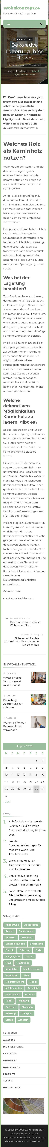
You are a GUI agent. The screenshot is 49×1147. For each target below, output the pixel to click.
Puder (9, 1000)
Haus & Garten (11, 1067)
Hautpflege (23, 963)
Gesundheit (10, 1060)
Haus (8, 963)
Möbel (33, 982)
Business (11, 937)
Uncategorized (12, 1087)
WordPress (38, 1141)
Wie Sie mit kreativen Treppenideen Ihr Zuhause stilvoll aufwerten (25, 865)
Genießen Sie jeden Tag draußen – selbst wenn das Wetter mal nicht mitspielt (25, 880)
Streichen (27, 1007)
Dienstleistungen (15, 944)
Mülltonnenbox (14, 988)
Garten (29, 956)
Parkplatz (33, 988)
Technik (7, 1081)
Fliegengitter (13, 956)
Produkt (29, 994)
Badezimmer (26, 931)
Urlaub (9, 1020)
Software (11, 1007)
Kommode (11, 975)
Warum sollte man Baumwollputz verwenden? (14, 726)
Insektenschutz (32, 969)
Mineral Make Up (15, 982)
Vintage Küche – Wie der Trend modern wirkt (13, 681)
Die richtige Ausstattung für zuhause (12, 704)
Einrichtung (24, 39)
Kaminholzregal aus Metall (19, 485)
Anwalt (9, 931)
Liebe (26, 975)
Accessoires (31, 925)
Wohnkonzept (17, 65)
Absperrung (12, 925)
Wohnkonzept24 (21, 8)
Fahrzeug (25, 950)
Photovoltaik (13, 994)
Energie (10, 950)
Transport (26, 1013)
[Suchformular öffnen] (41, 24)
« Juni (6, 801)
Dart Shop (26, 937)
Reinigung (23, 1000)
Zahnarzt (23, 1020)
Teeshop (11, 1013)
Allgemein (9, 1040)
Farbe (39, 950)
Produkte (9, 1074)
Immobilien (12, 969)
